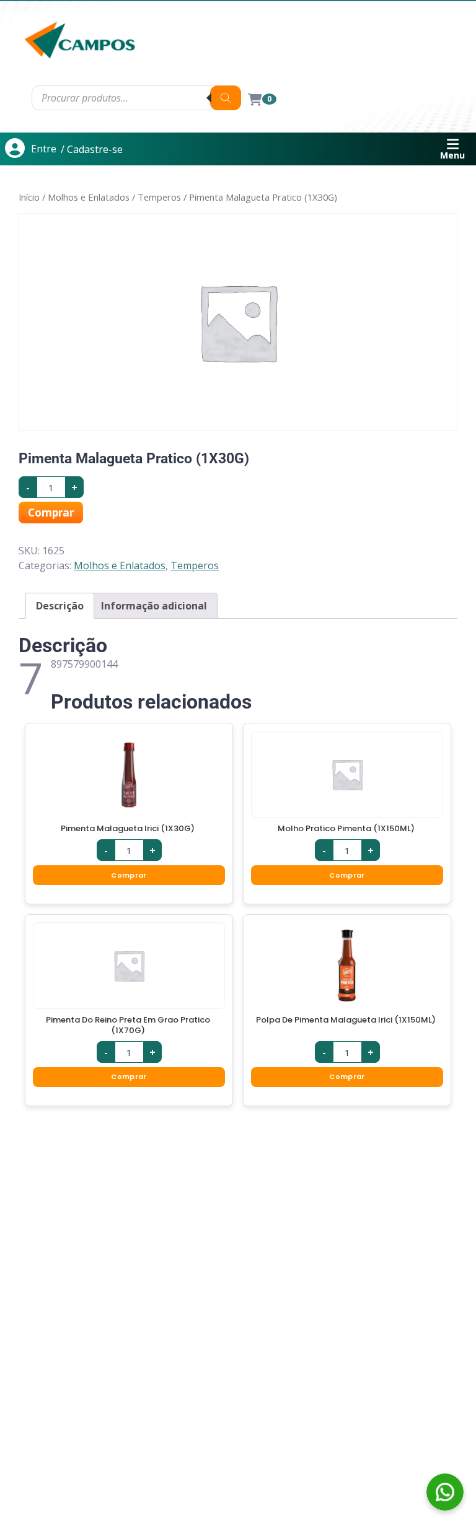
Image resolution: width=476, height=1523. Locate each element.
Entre (43, 148)
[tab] (59, 606)
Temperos (159, 197)
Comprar (51, 512)
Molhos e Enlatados (89, 197)
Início (29, 197)
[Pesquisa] (225, 97)
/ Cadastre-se (92, 149)
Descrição (60, 606)
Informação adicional (154, 606)
